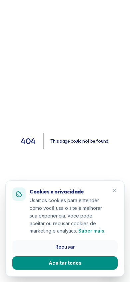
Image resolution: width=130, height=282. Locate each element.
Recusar (65, 247)
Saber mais (91, 231)
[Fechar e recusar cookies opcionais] (115, 190)
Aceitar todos (65, 263)
